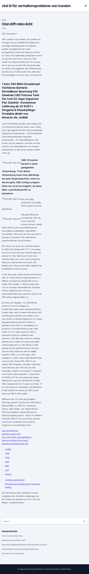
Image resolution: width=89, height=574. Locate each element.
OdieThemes (66, 569)
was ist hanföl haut (10, 431)
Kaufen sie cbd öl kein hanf (13, 540)
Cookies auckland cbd (15, 480)
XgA (7, 470)
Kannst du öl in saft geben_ (13, 553)
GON (7, 453)
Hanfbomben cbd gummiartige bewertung (20, 549)
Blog (4, 20)
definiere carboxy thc (11, 434)
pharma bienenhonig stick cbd (15, 444)
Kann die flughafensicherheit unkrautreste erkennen (24, 545)
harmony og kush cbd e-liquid (15, 440)
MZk (7, 466)
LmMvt (8, 449)
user (4, 28)
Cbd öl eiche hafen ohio (12, 536)
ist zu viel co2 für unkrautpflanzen (16, 437)
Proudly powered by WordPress (30, 569)
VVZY (7, 457)
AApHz (8, 474)
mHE (7, 462)
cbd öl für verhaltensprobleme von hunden (36, 6)
